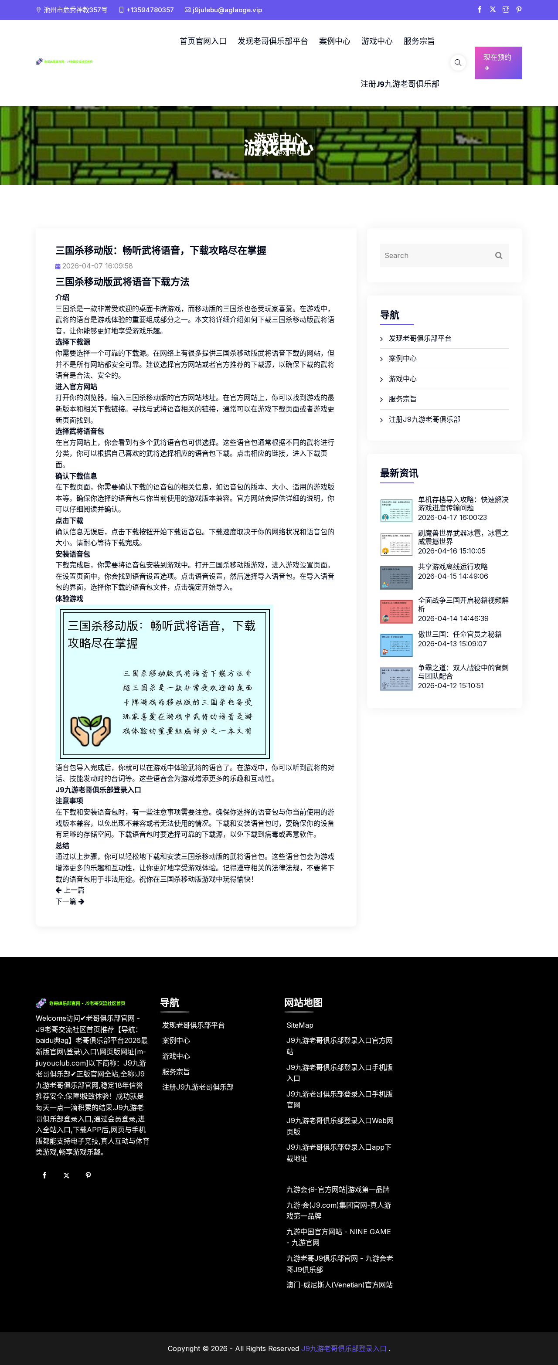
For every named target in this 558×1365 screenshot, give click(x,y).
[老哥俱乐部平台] (72, 60)
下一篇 (66, 901)
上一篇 (73, 890)
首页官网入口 (203, 41)
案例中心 (334, 41)
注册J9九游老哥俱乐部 (400, 84)
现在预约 (497, 57)
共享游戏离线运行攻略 (453, 566)
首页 (262, 152)
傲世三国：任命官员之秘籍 (460, 634)
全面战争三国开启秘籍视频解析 (463, 604)
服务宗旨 (419, 41)
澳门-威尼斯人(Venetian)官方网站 (339, 1284)
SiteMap (299, 1025)
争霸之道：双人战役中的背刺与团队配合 (463, 671)
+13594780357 (150, 10)
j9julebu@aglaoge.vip (227, 10)
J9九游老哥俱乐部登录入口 (344, 1348)
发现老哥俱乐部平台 (273, 41)
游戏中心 (377, 41)
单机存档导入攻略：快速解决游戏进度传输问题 (463, 503)
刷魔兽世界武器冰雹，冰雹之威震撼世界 (463, 537)
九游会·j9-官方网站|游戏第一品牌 (338, 1189)
